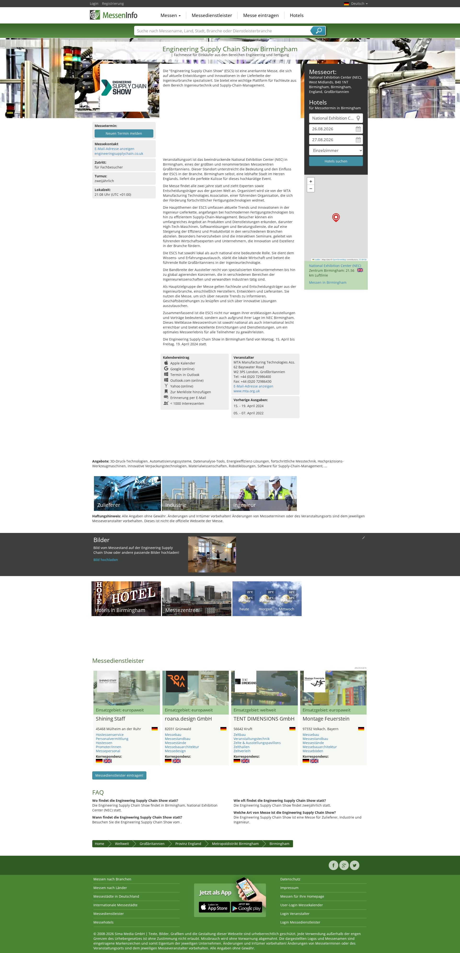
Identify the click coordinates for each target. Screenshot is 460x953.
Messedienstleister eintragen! (119, 775)
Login (94, 3)
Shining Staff (110, 719)
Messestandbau (177, 738)
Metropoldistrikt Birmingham (235, 843)
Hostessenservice (110, 734)
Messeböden (313, 751)
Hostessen (104, 742)
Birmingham (279, 843)
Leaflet (317, 259)
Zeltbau (240, 734)
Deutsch (358, 3)
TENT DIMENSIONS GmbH (264, 719)
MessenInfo (114, 15)
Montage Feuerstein (326, 719)
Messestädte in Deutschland (116, 896)
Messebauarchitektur (182, 747)
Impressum (289, 887)
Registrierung (113, 3)
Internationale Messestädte (115, 905)
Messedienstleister (212, 15)
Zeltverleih (242, 751)
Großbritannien (152, 843)
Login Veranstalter (295, 913)
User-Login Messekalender (301, 905)
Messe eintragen (261, 15)
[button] (336, 218)
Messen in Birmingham (327, 282)
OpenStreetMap (339, 259)
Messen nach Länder (110, 887)
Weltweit (122, 843)
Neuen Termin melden (124, 133)
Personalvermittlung (112, 738)
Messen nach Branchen (112, 879)
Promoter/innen (108, 747)
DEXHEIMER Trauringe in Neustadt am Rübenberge (211, 543)
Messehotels (103, 922)
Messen (169, 15)
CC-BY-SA (363, 259)
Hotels (297, 15)
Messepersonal (108, 751)
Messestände (175, 742)
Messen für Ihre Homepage (302, 896)
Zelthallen (242, 747)
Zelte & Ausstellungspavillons (257, 742)
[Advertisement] (230, 123)
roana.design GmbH (188, 719)
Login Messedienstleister (300, 922)
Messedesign (175, 751)
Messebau (173, 734)
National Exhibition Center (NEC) (335, 265)
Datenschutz (290, 879)
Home (99, 843)
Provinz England (188, 843)
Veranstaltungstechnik (252, 738)
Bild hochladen (105, 559)
